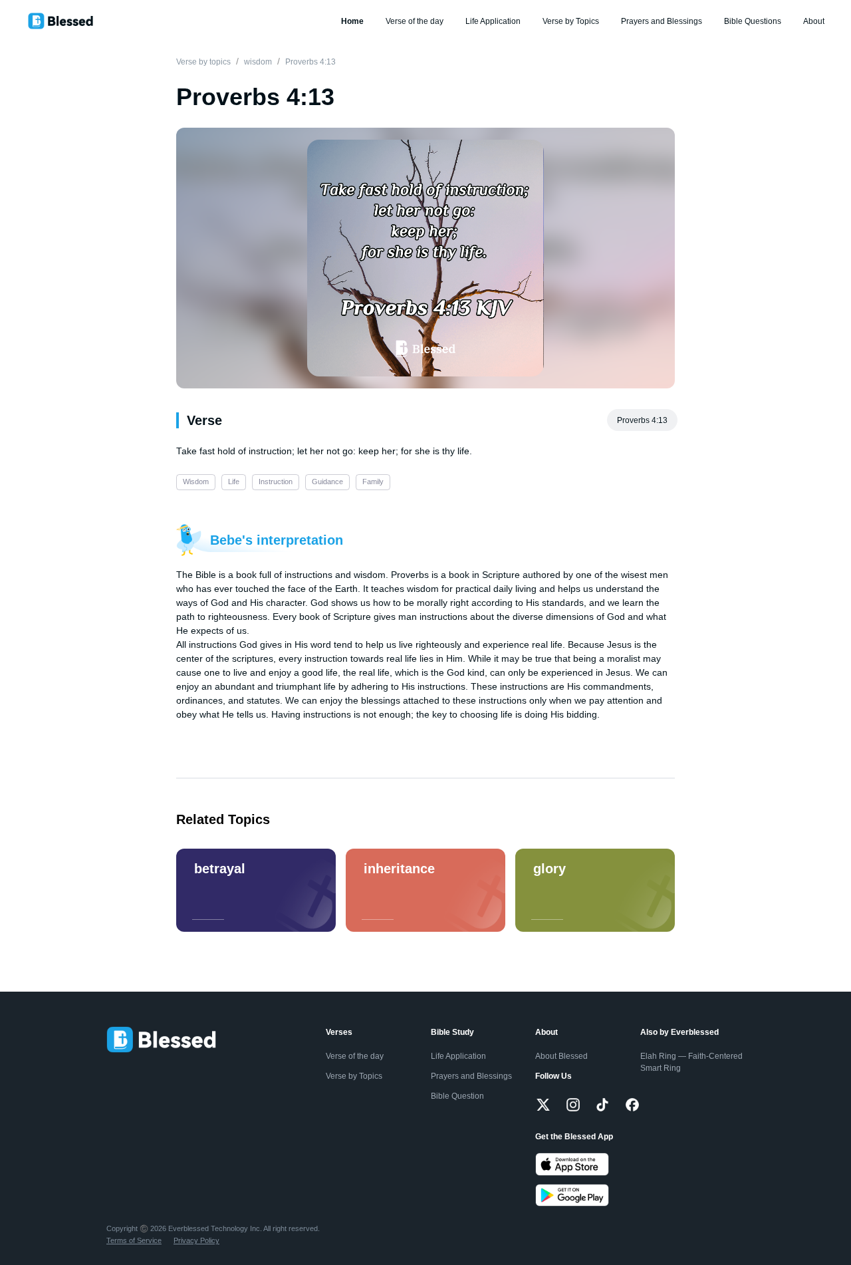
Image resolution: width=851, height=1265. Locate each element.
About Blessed (561, 1056)
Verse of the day (414, 21)
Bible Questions (752, 21)
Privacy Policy (196, 1240)
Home (352, 21)
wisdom (258, 62)
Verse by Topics (571, 21)
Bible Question (457, 1096)
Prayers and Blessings (661, 21)
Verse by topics (203, 62)
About (813, 21)
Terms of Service (134, 1240)
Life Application (493, 21)
